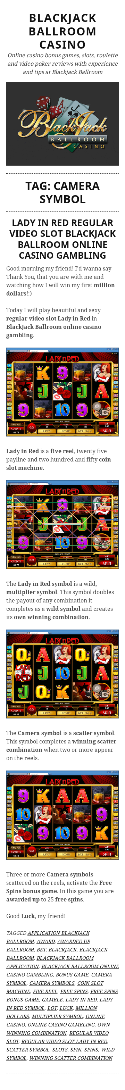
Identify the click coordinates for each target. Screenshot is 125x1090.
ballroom (20, 949)
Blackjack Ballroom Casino (62, 31)
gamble (52, 999)
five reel (45, 991)
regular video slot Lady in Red (64, 1041)
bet (40, 949)
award (45, 941)
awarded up (73, 941)
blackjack (62, 949)
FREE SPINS (74, 991)
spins (91, 1049)
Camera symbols (51, 983)
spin (75, 1049)
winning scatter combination (70, 1058)
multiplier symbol (57, 1016)
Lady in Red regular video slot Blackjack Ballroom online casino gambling (62, 238)
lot (52, 1008)
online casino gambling (60, 1024)
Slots (59, 1049)
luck (66, 1008)
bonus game (72, 974)
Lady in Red (81, 999)
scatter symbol (27, 1049)
